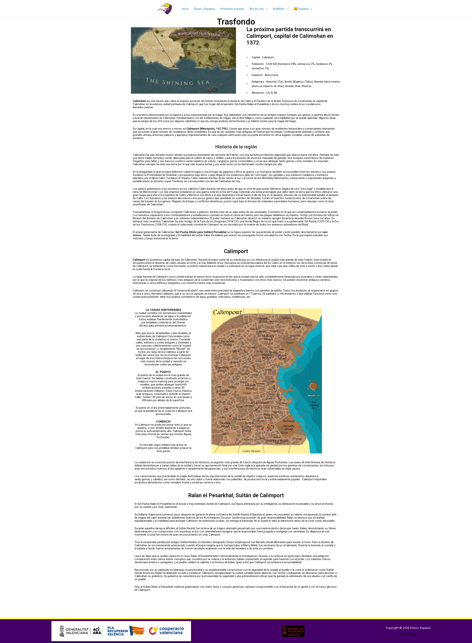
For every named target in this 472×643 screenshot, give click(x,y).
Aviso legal (408, 634)
